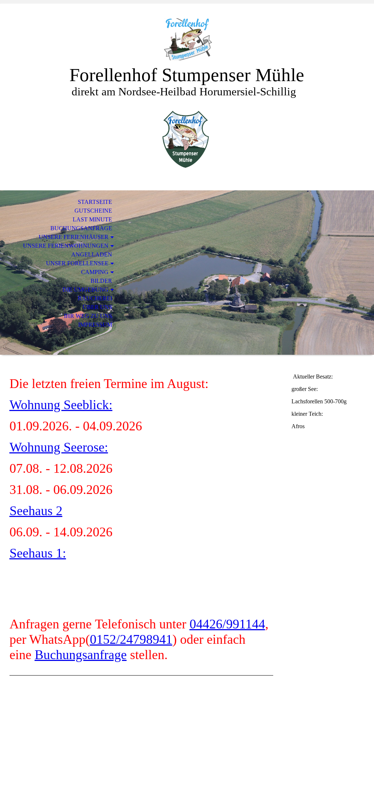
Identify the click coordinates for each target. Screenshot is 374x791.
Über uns (97, 307)
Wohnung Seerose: (58, 447)
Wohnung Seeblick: (60, 405)
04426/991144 (227, 624)
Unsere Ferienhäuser (73, 237)
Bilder (101, 281)
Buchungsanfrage (81, 228)
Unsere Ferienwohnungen (65, 246)
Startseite (95, 202)
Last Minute (92, 219)
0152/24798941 (131, 639)
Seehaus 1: (37, 553)
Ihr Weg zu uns (88, 316)
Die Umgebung (85, 289)
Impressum (95, 325)
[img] (187, 39)
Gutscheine (93, 211)
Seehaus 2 (35, 510)
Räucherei (95, 298)
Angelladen (91, 254)
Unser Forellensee (77, 263)
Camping (94, 272)
